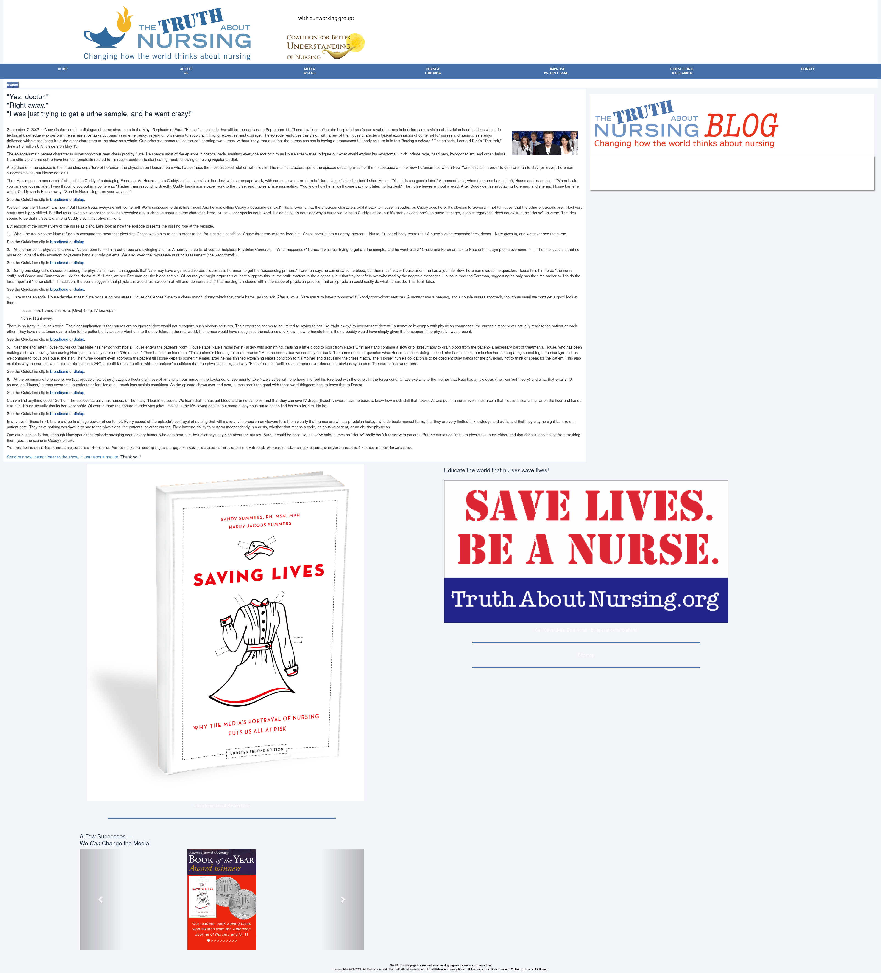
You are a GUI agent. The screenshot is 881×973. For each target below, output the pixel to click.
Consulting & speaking (681, 71)
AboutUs (186, 71)
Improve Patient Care (556, 71)
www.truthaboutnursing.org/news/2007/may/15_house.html (455, 965)
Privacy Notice (457, 969)
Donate (808, 69)
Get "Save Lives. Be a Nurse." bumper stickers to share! (586, 630)
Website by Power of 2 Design (529, 969)
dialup (79, 199)
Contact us (482, 969)
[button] (101, 899)
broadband (59, 199)
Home (63, 69)
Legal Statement (437, 969)
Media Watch (309, 71)
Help (471, 969)
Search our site (500, 969)
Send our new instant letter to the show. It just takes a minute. (63, 457)
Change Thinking (432, 71)
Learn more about (221, 805)
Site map (586, 655)
